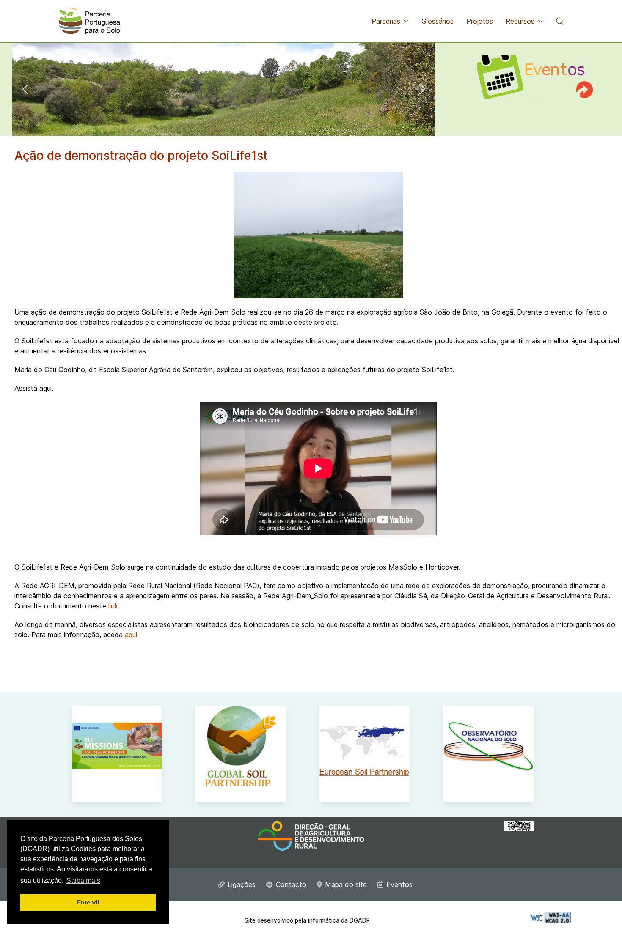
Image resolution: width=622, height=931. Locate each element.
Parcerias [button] (386, 21)
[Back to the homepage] (89, 21)
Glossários (437, 21)
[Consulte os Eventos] (535, 71)
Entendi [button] (88, 902)
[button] (560, 21)
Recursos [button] (520, 21)
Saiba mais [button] (83, 880)
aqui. (132, 634)
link (113, 606)
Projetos (479, 21)
